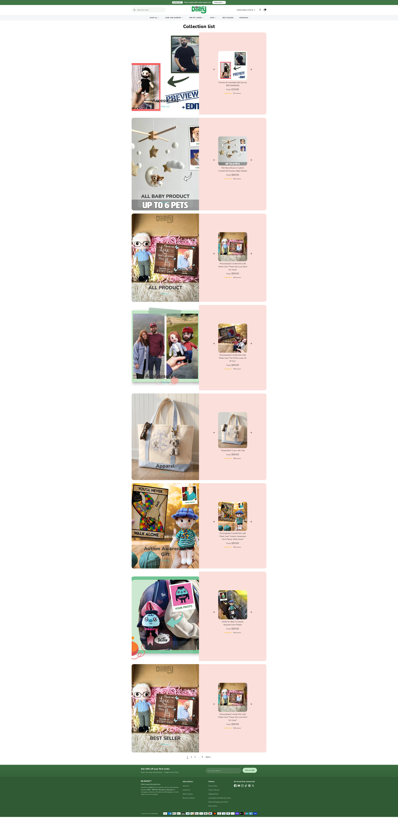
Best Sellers (228, 18)
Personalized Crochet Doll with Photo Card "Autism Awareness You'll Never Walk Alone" (232, 536)
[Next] (251, 69)
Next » (208, 757)
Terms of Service (214, 790)
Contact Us (186, 790)
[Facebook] (235, 785)
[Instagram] (242, 785)
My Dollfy (155, 813)
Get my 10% (249, 770)
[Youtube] (239, 785)
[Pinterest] (249, 785)
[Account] (260, 9)
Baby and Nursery (173, 18)
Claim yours (219, 2)
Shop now (165, 106)
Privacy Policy (212, 786)
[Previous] (214, 69)
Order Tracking (188, 794)
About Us (186, 786)
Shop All (153, 18)
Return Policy (212, 806)
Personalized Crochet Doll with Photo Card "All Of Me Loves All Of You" (232, 358)
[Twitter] (253, 785)
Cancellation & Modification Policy (219, 798)
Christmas (243, 18)
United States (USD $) (245, 10)
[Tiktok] (246, 785)
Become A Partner (189, 798)
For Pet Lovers (195, 18)
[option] (232, 73)
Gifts (212, 18)
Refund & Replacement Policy (218, 802)
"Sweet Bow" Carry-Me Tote (233, 450)
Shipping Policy (213, 794)
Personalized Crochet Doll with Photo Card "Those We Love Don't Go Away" (232, 266)
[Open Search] (134, 9)
